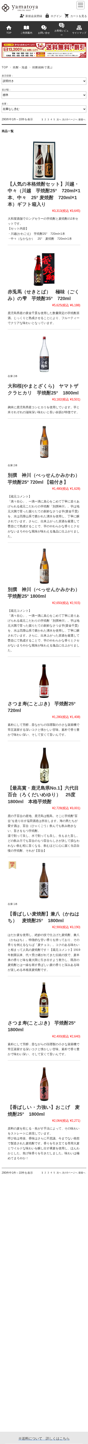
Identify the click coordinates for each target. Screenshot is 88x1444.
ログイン (56, 15)
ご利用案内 (26, 32)
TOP (8, 32)
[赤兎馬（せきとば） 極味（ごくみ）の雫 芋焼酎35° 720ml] (44, 268)
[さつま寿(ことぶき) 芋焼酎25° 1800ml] (44, 1000)
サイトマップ (79, 32)
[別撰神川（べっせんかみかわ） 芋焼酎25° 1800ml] (44, 566)
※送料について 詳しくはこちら (44, 1438)
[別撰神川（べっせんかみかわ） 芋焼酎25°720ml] (44, 442)
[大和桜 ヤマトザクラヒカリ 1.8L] (44, 353)
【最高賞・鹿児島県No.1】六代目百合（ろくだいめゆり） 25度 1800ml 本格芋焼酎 (44, 794)
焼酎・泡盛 (20, 67)
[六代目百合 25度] (44, 764)
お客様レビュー (61, 32)
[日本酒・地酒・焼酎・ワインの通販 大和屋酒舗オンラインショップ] (20, 11)
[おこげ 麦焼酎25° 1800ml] (44, 1084)
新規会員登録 (33, 15)
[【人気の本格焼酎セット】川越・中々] (44, 161)
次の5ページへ (70, 119)
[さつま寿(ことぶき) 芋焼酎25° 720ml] (44, 680)
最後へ (81, 119)
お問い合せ (44, 32)
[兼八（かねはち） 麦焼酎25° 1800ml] (44, 880)
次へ (59, 119)
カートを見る (78, 15)
